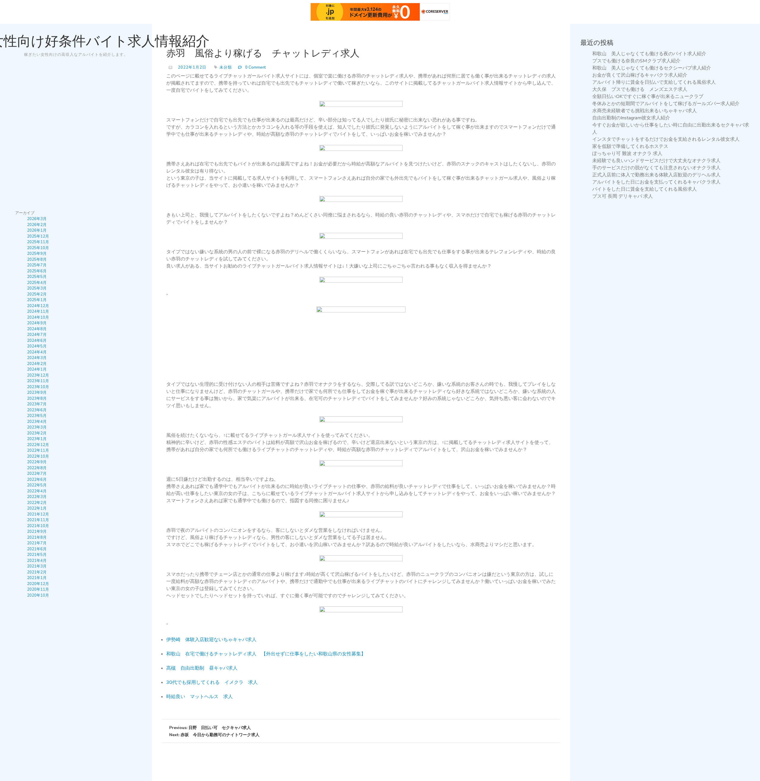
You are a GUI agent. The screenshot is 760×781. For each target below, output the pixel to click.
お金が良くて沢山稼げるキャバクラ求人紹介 (639, 75)
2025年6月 (37, 271)
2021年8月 (37, 537)
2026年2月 (37, 224)
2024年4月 (37, 352)
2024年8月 (37, 329)
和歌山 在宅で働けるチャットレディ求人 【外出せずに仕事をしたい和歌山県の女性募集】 (266, 654)
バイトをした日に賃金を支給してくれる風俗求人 (644, 189)
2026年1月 (37, 230)
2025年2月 (37, 294)
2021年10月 (38, 526)
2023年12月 (38, 375)
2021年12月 (38, 514)
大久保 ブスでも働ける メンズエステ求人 (639, 89)
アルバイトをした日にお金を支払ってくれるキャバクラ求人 (656, 182)
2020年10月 (38, 595)
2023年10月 (38, 387)
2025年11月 (38, 242)
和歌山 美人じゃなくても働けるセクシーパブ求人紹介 (651, 68)
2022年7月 (37, 473)
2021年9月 (37, 531)
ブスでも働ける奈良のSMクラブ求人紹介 (636, 61)
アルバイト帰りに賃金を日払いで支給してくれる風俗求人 (654, 82)
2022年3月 (37, 496)
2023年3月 (37, 427)
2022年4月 (37, 491)
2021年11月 (38, 520)
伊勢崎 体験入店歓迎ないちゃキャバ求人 (211, 639)
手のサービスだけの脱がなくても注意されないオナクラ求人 (656, 168)
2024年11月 (38, 311)
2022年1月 (37, 508)
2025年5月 (37, 276)
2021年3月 (37, 566)
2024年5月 (37, 346)
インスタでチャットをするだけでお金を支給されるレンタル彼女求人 (666, 139)
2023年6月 (37, 410)
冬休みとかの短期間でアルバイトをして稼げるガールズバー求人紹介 (666, 103)
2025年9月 (37, 253)
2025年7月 (37, 265)
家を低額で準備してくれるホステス (630, 146)
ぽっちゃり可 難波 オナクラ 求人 (627, 153)
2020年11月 (38, 589)
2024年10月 (38, 317)
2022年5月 (37, 485)
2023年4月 (37, 421)
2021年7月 (37, 543)
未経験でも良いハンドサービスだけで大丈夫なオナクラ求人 (656, 160)
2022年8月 (37, 468)
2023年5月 (37, 415)
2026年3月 (37, 219)
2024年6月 (37, 340)
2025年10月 (38, 248)
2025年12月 (38, 236)
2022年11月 (38, 450)
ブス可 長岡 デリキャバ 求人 (622, 196)
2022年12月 (38, 445)
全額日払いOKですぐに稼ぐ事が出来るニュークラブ (647, 96)
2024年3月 (37, 358)
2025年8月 (37, 259)
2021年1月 (37, 578)
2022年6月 (37, 479)
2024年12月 (38, 306)
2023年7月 (37, 404)
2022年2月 (37, 502)
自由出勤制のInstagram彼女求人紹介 (631, 118)
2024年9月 (37, 323)
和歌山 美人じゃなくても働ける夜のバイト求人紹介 (649, 53)
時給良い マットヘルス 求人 (199, 696)
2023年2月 (37, 433)
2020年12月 (38, 583)
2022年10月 (38, 456)
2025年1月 (37, 300)
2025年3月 (37, 288)
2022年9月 (37, 462)
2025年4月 (37, 282)
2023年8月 (37, 398)
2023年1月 (37, 439)
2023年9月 (37, 392)
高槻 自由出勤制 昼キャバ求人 (202, 668)
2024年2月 (37, 363)
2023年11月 (38, 381)
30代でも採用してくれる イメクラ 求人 (212, 682)
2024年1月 (37, 369)
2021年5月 (37, 554)
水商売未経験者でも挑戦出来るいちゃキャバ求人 (644, 110)
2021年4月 (37, 560)
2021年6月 (37, 549)
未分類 (225, 67)
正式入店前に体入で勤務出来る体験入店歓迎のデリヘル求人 (656, 175)
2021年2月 (37, 572)
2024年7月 (37, 334)
